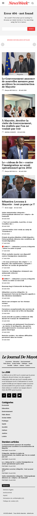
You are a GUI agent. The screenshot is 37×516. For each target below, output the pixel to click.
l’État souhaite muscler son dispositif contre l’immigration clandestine (16, 255)
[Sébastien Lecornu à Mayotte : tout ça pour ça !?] (18, 186)
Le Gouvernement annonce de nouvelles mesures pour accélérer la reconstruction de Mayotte (18, 82)
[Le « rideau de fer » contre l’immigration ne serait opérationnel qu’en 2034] (18, 147)
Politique (5, 450)
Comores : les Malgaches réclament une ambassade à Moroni (17, 272)
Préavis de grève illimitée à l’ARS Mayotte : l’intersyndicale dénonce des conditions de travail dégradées (18, 239)
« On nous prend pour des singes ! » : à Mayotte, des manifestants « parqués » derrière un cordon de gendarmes (17, 263)
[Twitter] (14, 395)
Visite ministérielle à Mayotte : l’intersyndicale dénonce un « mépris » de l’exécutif (18, 214)
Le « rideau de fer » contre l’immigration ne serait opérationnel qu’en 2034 (17, 165)
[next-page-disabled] (34, 44)
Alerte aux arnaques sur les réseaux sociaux (16, 302)
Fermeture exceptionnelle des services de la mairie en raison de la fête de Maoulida (18, 310)
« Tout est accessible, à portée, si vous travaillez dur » (17, 223)
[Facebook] (4, 395)
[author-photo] (3, 90)
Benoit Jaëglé (9, 207)
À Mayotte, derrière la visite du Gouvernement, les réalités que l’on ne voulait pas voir (17, 124)
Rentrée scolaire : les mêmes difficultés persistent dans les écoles (17, 336)
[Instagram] (9, 395)
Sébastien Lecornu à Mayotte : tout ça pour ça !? (18, 203)
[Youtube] (19, 395)
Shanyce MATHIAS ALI (11, 90)
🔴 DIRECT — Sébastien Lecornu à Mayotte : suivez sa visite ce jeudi (18, 247)
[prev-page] (2, 44)
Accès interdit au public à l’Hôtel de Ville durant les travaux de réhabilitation (17, 317)
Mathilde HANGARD (10, 132)
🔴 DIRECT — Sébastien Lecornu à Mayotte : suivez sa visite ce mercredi (18, 279)
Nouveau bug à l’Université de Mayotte (17, 286)
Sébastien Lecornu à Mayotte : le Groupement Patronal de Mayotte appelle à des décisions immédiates (18, 294)
